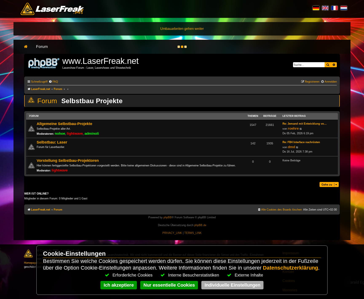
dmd (291, 147)
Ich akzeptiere (119, 285)
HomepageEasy (33, 262)
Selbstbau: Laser (52, 142)
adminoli (91, 133)
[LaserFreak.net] (44, 63)
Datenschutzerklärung (290, 268)
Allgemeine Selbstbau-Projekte (64, 123)
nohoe (60, 133)
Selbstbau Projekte (92, 101)
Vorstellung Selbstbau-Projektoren (68, 160)
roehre (293, 128)
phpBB (167, 217)
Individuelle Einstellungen (232, 285)
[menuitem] (53, 82)
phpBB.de (200, 225)
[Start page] (28, 47)
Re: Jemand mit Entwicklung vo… (304, 123)
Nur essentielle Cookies (169, 285)
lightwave (75, 133)
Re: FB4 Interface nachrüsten (301, 142)
